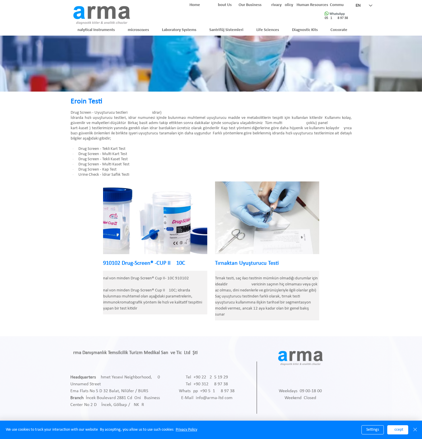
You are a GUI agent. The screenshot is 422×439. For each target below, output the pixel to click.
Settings (372, 430)
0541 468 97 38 (336, 18)
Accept (397, 430)
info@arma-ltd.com (214, 398)
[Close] (415, 429)
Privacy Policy (186, 430)
